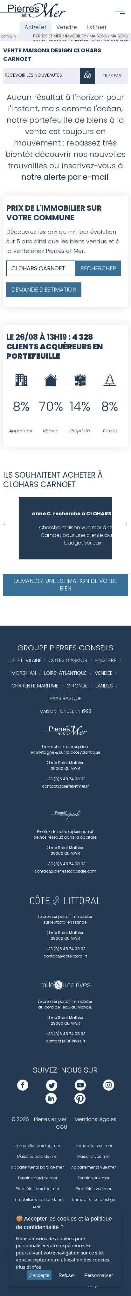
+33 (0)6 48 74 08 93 (65, 779)
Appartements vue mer (93, 1167)
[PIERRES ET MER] (65, 733)
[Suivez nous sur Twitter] (52, 1089)
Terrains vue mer (93, 1178)
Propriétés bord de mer (37, 1188)
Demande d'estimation (43, 289)
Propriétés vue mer (93, 1188)
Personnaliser (98, 1275)
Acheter (35, 27)
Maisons (99, 36)
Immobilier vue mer (93, 1145)
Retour (8, 37)
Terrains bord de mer (37, 1178)
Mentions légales (95, 1119)
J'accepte (39, 1275)
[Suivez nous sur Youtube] (80, 1089)
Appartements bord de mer (37, 1167)
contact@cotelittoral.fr (65, 956)
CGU (61, 1127)
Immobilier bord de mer (37, 1145)
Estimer (96, 27)
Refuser (67, 1275)
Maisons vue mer (93, 1156)
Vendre (66, 27)
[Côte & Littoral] (65, 903)
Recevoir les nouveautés (33, 75)
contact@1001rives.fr (65, 1041)
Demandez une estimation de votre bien (65, 584)
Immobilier (76, 36)
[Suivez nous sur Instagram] (108, 1089)
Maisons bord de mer (37, 1156)
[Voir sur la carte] (87, 76)
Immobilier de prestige (93, 1199)
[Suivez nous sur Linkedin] (51, 1102)
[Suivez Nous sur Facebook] (23, 1089)
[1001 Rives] (65, 988)
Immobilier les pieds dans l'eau (37, 1203)
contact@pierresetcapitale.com (65, 871)
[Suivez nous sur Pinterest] (80, 1102)
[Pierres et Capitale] (65, 818)
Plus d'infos (28, 1267)
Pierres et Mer (47, 36)
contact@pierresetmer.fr (65, 786)
